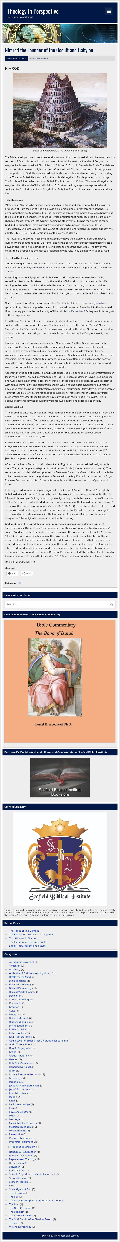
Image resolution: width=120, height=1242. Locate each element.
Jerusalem (15, 1081)
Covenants (15, 1003)
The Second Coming (20, 1215)
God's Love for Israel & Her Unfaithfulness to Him (37, 1040)
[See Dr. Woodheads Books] (59, 777)
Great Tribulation (19, 1055)
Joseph (13, 1096)
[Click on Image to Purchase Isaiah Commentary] (59, 681)
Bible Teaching (17, 980)
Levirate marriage (19, 1104)
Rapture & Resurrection (22, 1151)
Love (12, 1108)
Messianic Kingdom (20, 1126)
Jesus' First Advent (20, 1089)
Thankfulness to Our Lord (23, 938)
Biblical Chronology (20, 984)
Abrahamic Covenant (21, 961)
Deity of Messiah (18, 1018)
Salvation (14, 1166)
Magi (12, 1115)
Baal (10, 271)
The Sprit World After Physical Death (30, 1219)
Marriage (14, 1119)
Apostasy (14, 969)
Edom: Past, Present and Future (27, 945)
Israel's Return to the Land (24, 1074)
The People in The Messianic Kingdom (31, 934)
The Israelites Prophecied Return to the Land (35, 1200)
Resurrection (16, 1163)
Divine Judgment (18, 1025)
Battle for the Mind (20, 976)
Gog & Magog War (20, 1048)
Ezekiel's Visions (18, 1029)
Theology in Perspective (33, 11)
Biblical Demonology (21, 988)
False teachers (17, 1033)
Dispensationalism (20, 1021)
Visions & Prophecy (20, 1226)
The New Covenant (20, 1208)
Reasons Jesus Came (21, 1155)
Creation (14, 1006)
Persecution (16, 1134)
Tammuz (97, 321)
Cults (19, 582)
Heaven (13, 1059)
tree (103, 303)
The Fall (13, 1196)
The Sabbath (16, 1211)
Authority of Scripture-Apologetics (29, 973)
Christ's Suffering (19, 999)
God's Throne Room (20, 1044)
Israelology (15, 1078)
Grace (12, 1051)
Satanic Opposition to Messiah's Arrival (32, 1174)
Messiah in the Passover (23, 1123)
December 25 (79, 311)
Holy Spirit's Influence (21, 1063)
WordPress (59, 1235)
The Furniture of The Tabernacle (27, 941)
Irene (31, 476)
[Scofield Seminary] (59, 859)
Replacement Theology (22, 1159)
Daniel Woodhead (39, 58)
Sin (11, 1185)
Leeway (75, 1235)
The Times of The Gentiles (24, 930)
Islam (12, 1070)
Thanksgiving (17, 1193)
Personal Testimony (20, 1138)
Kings (12, 1100)
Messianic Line (17, 1130)
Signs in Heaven (18, 1181)
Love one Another (19, 1111)
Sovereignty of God (20, 1189)
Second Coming (18, 1178)
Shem (42, 267)
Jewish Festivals (18, 1093)
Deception (15, 1014)
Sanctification (17, 1170)
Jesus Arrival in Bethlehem (24, 1085)
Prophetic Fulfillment (21, 1141)
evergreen (95, 303)
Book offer (15, 995)
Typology (14, 1223)
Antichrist (14, 965)
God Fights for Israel (20, 1036)
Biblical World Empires (22, 991)
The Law (14, 1204)
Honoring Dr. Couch (20, 1066)
